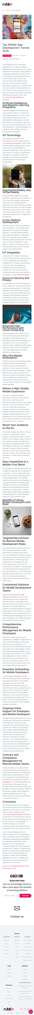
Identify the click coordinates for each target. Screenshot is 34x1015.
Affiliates (9, 995)
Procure (17, 950)
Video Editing (27, 943)
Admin (9, 969)
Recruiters (6, 940)
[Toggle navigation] (31, 4)
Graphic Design (27, 946)
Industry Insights (7, 55)
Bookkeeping (27, 953)
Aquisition (25, 972)
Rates (9, 991)
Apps (17, 953)
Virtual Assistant (27, 940)
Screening (6, 946)
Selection (6, 950)
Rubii (6, 562)
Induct (17, 956)
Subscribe (25, 895)
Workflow (17, 946)
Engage (6, 953)
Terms (23, 1012)
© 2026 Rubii (10, 1012)
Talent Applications (9, 998)
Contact (9, 1005)
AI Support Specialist (27, 960)
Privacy (17, 1012)
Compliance (9, 972)
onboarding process (20, 676)
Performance (9, 976)
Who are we (9, 988)
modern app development (21, 274)
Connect (17, 943)
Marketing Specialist (27, 956)
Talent (6, 943)
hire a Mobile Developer (17, 866)
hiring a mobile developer (14, 97)
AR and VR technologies (11, 195)
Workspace (17, 940)
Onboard (25, 976)
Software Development (27, 950)
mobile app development (13, 143)
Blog (9, 1002)
